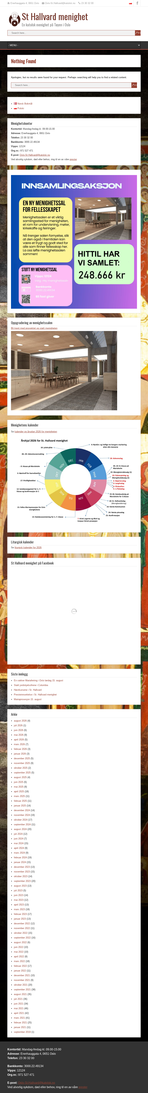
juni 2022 (18, 947)
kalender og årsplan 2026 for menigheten (36, 431)
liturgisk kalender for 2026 (28, 547)
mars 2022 (19, 961)
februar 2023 (20, 914)
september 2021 (22, 989)
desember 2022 (22, 923)
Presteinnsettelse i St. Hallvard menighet (35, 694)
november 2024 (22, 815)
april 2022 (19, 956)
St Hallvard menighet (55, 16)
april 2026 (19, 739)
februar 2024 (20, 857)
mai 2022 (18, 951)
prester (73, 159)
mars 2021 (19, 1017)
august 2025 (20, 777)
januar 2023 (20, 918)
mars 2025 (19, 796)
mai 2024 (18, 843)
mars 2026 (19, 744)
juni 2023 (18, 895)
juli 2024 (18, 834)
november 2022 (22, 928)
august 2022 (20, 942)
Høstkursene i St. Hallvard (28, 690)
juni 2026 (18, 730)
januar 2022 (20, 970)
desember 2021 (22, 975)
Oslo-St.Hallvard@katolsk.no (35, 155)
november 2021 (22, 980)
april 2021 (19, 1013)
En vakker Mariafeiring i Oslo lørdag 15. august (38, 680)
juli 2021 (18, 999)
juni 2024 (18, 838)
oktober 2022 (20, 933)
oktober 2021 (20, 984)
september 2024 (22, 824)
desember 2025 (22, 758)
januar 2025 (20, 805)
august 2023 (20, 885)
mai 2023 (18, 900)
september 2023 (22, 881)
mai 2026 (18, 735)
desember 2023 (22, 867)
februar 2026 (20, 749)
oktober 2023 (20, 876)
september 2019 (22, 1032)
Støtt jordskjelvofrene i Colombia (31, 685)
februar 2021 (20, 1022)
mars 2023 (19, 909)
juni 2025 (18, 782)
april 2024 (19, 848)
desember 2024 (22, 810)
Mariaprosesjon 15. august (28, 699)
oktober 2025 (20, 768)
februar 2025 (20, 801)
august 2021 (20, 994)
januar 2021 (20, 1027)
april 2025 (19, 791)
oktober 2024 (20, 819)
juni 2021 (18, 1003)
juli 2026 (18, 725)
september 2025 (22, 772)
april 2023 (19, 904)
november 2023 (22, 871)
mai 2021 (18, 1008)
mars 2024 (19, 852)
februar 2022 (20, 966)
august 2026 (20, 720)
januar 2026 (20, 753)
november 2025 (22, 763)
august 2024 (20, 829)
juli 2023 (18, 890)
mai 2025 (18, 786)
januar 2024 (20, 862)
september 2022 (22, 937)
